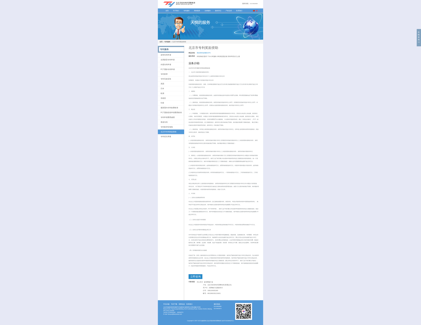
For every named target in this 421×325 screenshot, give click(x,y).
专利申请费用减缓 (168, 117)
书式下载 (174, 304)
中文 (254, 10)
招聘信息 (182, 304)
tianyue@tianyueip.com (175, 314)
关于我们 (176, 10)
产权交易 (229, 10)
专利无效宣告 (166, 79)
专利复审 (164, 74)
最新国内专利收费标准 (169, 108)
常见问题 (166, 304)
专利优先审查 (166, 136)
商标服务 (197, 10)
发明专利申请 (166, 55)
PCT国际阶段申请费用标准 (171, 112)
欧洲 (162, 93)
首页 (167, 10)
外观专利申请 (166, 64)
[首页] (166, 4)
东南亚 (163, 98)
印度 (162, 103)
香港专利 (164, 122)
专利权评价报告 (167, 127)
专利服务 (187, 10)
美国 (162, 84)
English (257, 10)
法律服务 (208, 10)
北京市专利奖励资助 (168, 132)
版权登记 (218, 10)
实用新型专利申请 (168, 60)
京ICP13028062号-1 (228, 320)
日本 (162, 88)
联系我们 (239, 10)
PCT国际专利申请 (168, 69)
